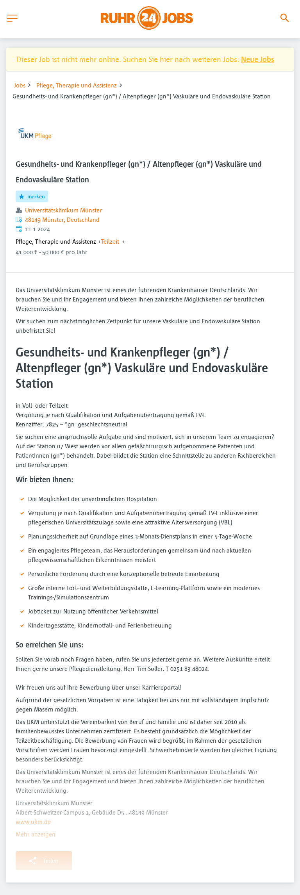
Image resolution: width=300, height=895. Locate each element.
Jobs (19, 85)
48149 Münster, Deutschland (62, 219)
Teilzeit (110, 241)
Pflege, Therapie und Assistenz (76, 85)
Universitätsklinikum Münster (63, 210)
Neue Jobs (257, 59)
